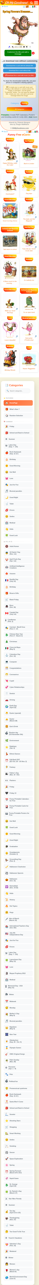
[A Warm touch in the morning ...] (10, 272)
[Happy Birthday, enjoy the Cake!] (10, 155)
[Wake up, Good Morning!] (10, 304)
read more (33, 117)
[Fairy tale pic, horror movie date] (29, 242)
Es (30, 7)
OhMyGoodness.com (20, 128)
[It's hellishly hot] (29, 274)
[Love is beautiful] (10, 332)
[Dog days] (29, 186)
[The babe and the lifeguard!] (29, 213)
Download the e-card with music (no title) (20, 75)
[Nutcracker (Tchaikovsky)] (29, 332)
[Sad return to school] (10, 243)
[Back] (2, 131)
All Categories (19, 109)
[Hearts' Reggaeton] (29, 362)
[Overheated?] (10, 185)
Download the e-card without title (19, 70)
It (36, 7)
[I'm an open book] (29, 305)
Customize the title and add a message (18, 53)
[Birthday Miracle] (10, 361)
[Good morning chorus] (10, 213)
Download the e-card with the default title (19, 65)
